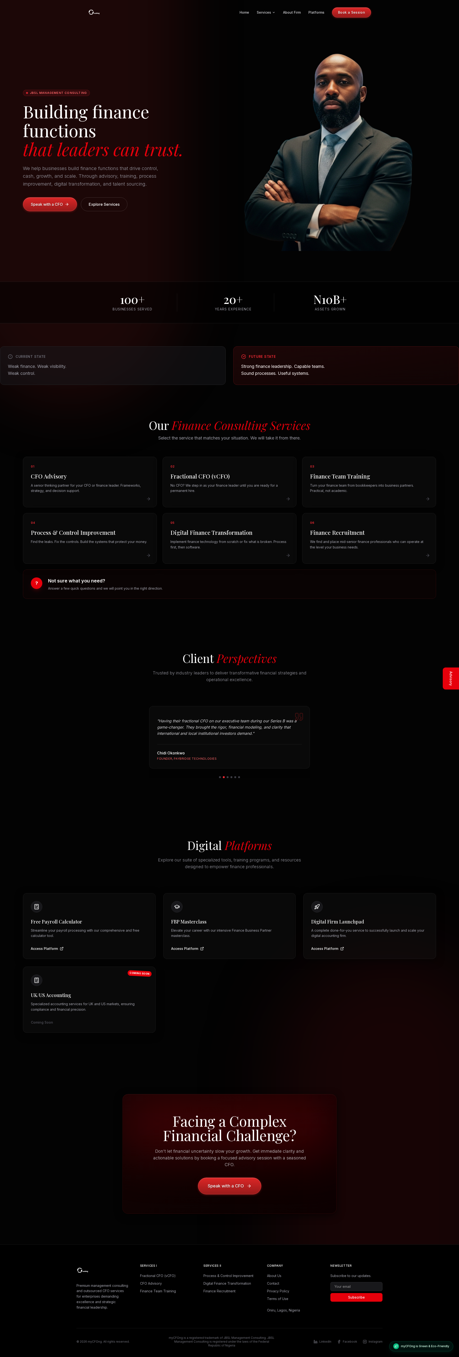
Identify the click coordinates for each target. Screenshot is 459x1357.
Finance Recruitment (219, 1291)
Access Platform (44, 948)
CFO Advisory (151, 1283)
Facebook (350, 1341)
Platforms (316, 12)
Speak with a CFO (47, 204)
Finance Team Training (158, 1291)
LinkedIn (325, 1341)
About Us (274, 1276)
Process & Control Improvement (228, 1276)
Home (244, 12)
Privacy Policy (278, 1291)
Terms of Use (277, 1299)
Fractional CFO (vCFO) (158, 1276)
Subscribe (356, 1297)
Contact (273, 1283)
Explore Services (104, 204)
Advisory (451, 678)
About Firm (292, 12)
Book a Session (351, 12)
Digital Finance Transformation (227, 1283)
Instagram (375, 1341)
